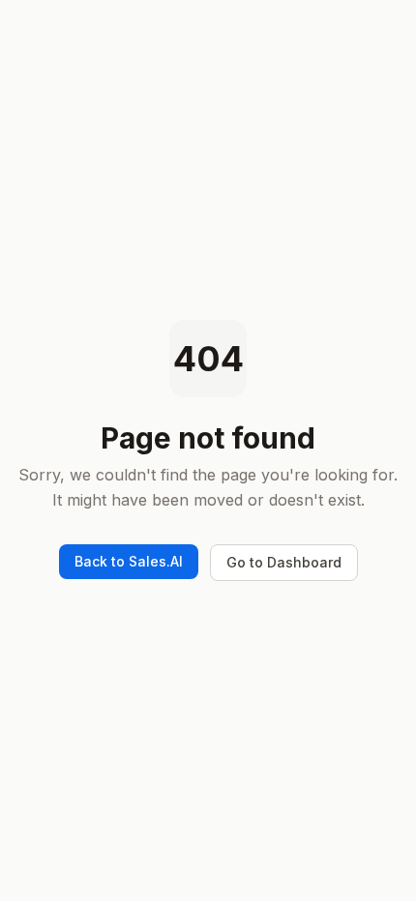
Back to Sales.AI (128, 561)
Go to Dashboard (284, 562)
